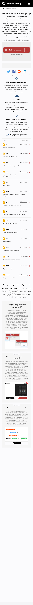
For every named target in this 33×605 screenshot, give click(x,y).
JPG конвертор (24, 211)
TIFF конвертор (24, 265)
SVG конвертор (24, 256)
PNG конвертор (24, 229)
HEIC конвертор (23, 172)
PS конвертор (24, 238)
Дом (3, 8)
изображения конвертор (11, 8)
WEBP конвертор (23, 275)
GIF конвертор (24, 162)
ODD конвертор (24, 220)
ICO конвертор (24, 182)
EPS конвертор (24, 153)
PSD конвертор (24, 247)
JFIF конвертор (24, 202)
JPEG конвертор (24, 191)
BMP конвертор (24, 144)
